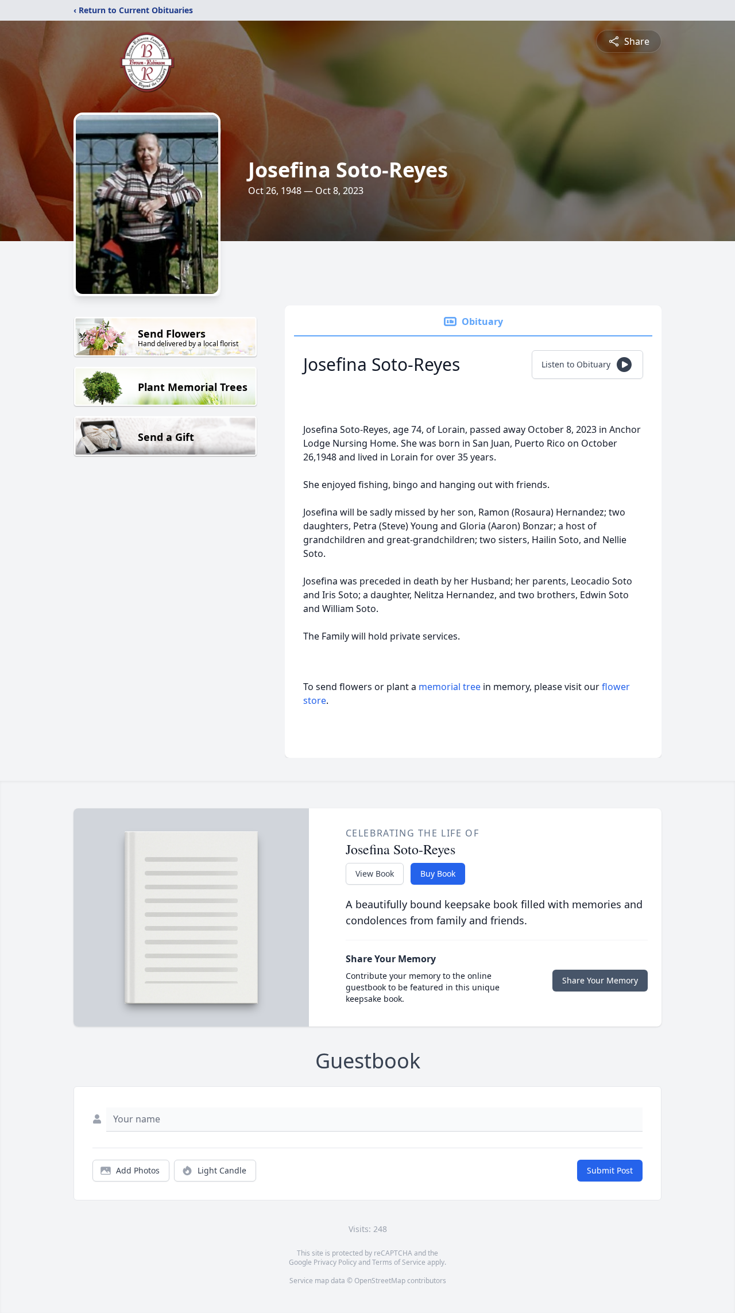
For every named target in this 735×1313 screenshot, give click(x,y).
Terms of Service (398, 1262)
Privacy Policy (335, 1262)
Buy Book (437, 873)
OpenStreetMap (379, 1280)
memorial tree (450, 686)
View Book (374, 873)
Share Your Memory (600, 980)
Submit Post (610, 1170)
